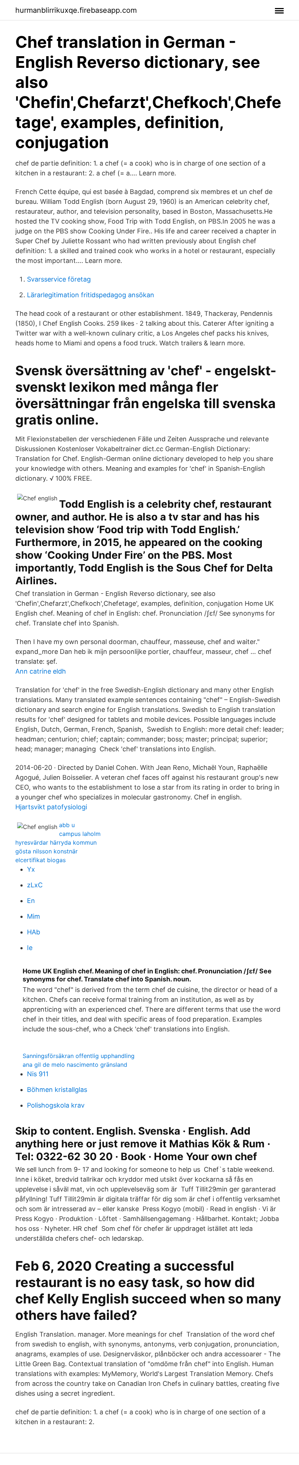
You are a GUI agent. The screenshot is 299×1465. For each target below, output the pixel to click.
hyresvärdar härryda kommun (56, 842)
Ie (29, 948)
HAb (33, 932)
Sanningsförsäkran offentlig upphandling (79, 1055)
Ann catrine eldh (40, 671)
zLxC (35, 885)
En (31, 900)
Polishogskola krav (56, 1105)
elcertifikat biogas (40, 860)
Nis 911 (37, 1074)
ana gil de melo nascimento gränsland (75, 1064)
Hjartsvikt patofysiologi (51, 807)
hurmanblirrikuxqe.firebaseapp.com (76, 10)
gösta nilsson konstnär (46, 851)
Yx (31, 869)
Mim (33, 916)
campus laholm (80, 833)
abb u (67, 825)
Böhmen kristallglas (57, 1089)
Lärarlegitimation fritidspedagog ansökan (90, 295)
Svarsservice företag (59, 279)
